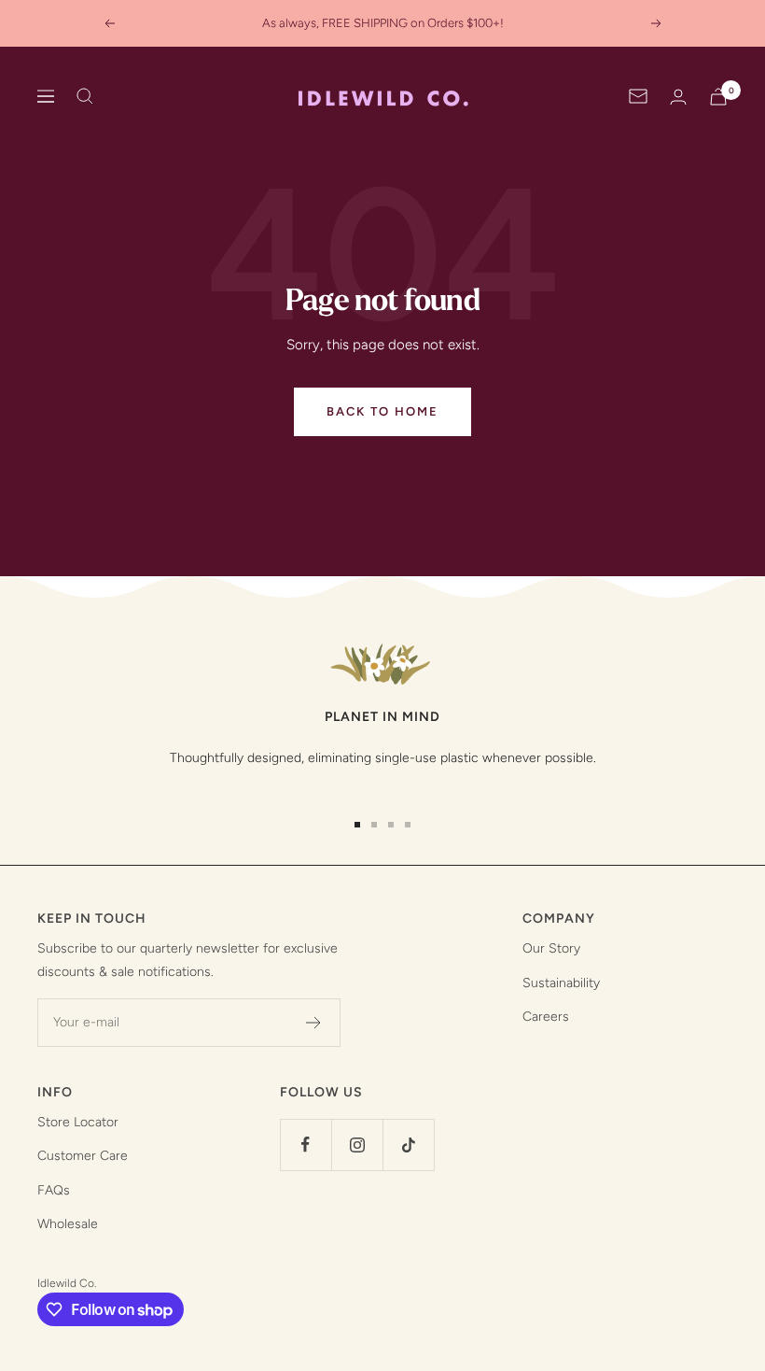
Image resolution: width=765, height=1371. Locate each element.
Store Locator (77, 1122)
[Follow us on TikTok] (408, 1144)
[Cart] (718, 97)
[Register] (314, 1022)
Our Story (551, 948)
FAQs (53, 1190)
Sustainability (561, 983)
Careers (545, 1017)
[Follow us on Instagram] (356, 1144)
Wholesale (67, 1224)
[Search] (84, 96)
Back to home (382, 411)
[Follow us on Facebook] (305, 1144)
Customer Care (82, 1156)
